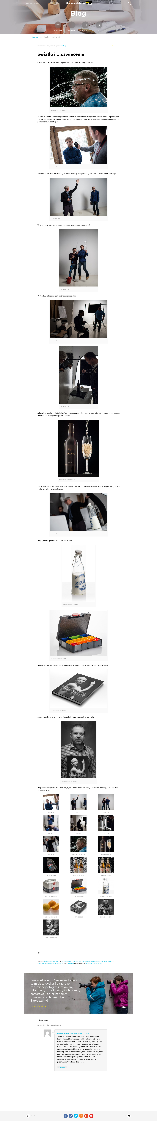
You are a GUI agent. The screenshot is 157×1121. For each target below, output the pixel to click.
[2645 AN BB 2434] (106, 851)
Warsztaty (47, 961)
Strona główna (37, 37)
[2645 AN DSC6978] (51, 935)
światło (47, 963)
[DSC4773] (106, 830)
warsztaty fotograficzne (56, 963)
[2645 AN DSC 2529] (106, 893)
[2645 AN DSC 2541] (78, 914)
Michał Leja (63, 45)
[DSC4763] (78, 830)
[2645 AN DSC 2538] (51, 914)
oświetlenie (40, 963)
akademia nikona (67, 961)
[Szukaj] (129, 3)
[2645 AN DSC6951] (106, 914)
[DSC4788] (51, 851)
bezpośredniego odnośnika (93, 963)
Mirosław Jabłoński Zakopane (66, 1034)
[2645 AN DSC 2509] (78, 893)
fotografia (75, 961)
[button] (42, 1116)
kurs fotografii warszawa (86, 961)
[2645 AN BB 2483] (78, 872)
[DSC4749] (78, 809)
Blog (78, 13)
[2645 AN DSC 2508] (51, 893)
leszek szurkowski (98, 961)
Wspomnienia (54, 961)
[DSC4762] (51, 830)
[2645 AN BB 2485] (106, 872)
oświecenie (111, 961)
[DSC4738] (51, 809)
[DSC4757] (106, 809)
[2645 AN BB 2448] (51, 872)
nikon (105, 961)
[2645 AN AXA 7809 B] (78, 851)
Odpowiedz (62, 1067)
